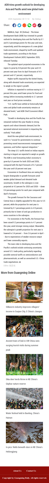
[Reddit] (24, 25)
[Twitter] (19, 25)
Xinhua (38, 19)
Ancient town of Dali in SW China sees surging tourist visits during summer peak (22, 345)
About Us (17, 471)
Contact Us (32, 471)
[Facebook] (14, 25)
